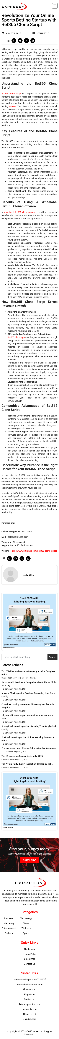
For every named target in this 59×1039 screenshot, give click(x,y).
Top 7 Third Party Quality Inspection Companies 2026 (27, 764)
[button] (54, 5)
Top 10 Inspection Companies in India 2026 (22, 756)
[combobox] (25, 657)
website (12, 106)
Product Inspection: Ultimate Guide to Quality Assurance (29, 748)
